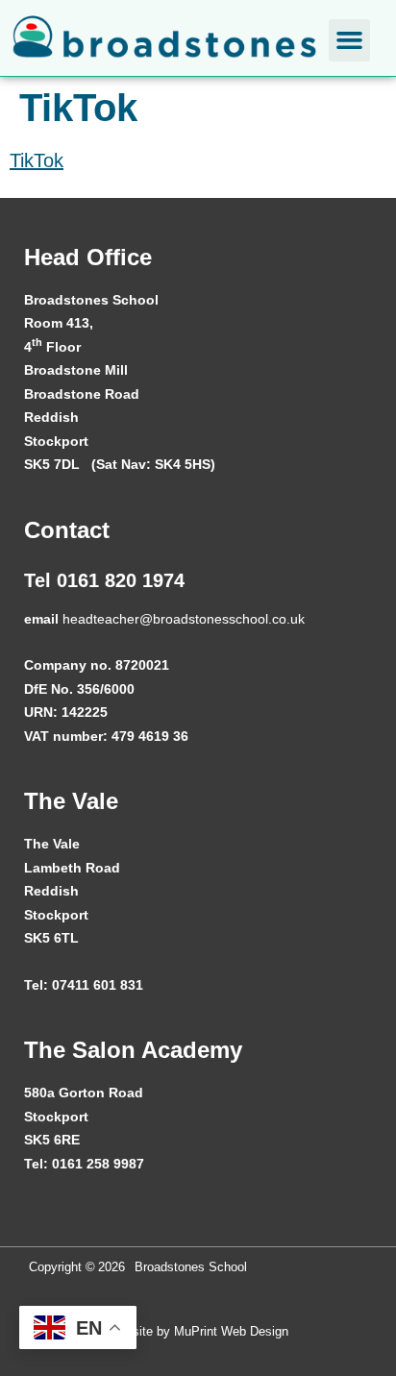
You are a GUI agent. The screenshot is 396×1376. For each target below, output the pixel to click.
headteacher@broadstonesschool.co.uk (183, 619)
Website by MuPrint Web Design (198, 1331)
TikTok (36, 160)
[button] (350, 40)
